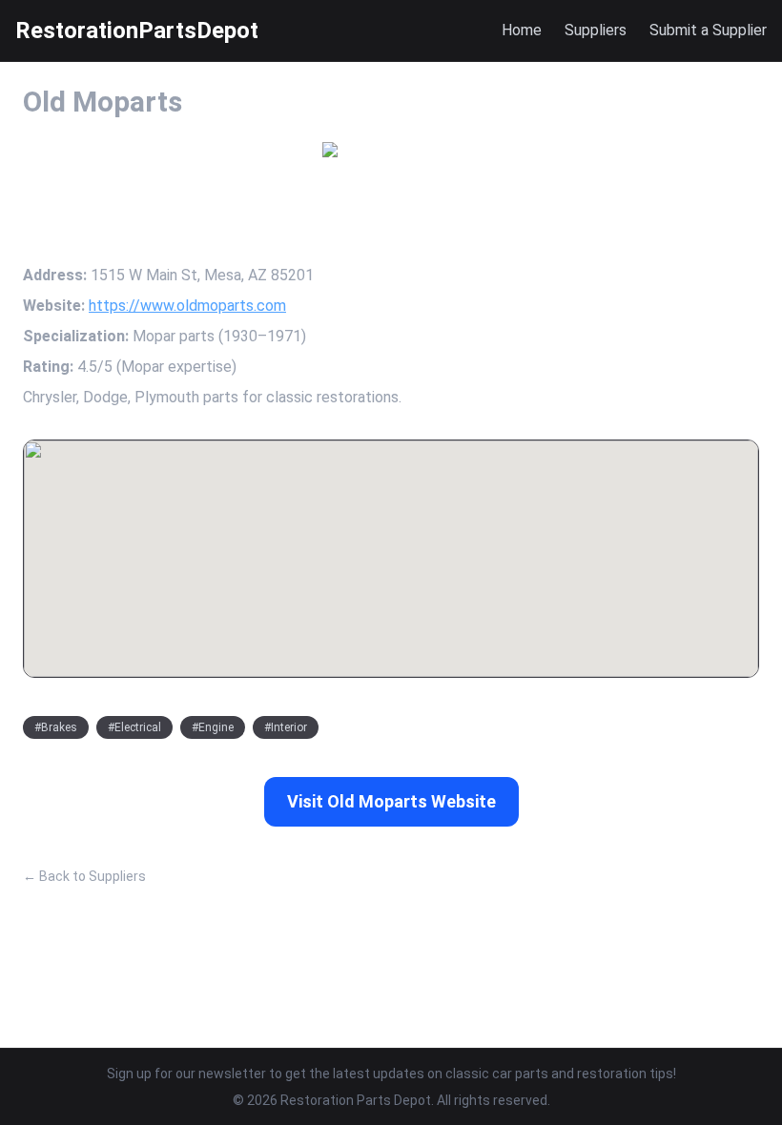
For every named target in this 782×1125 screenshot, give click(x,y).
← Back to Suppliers (84, 876)
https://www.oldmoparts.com (187, 306)
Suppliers (596, 30)
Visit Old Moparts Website (391, 801)
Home (522, 30)
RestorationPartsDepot (136, 30)
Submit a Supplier (708, 30)
